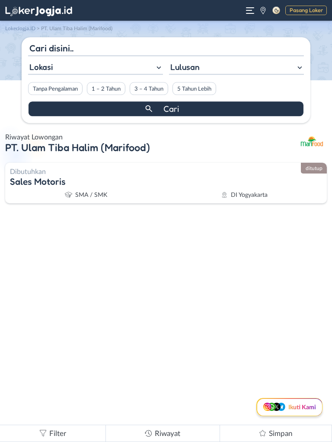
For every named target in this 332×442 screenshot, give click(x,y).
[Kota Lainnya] (263, 10)
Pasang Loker (306, 9)
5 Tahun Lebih (194, 89)
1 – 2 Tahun (106, 89)
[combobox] (95, 68)
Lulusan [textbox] (185, 67)
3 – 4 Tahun (148, 89)
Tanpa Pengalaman (55, 89)
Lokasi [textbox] (41, 67)
